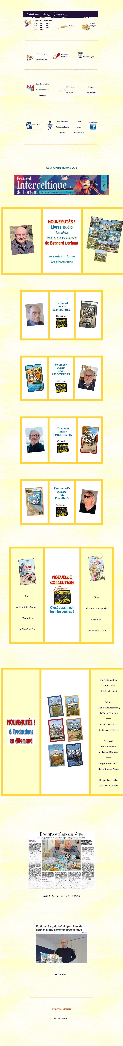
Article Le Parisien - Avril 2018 (61, 896)
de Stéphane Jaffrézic (109, 730)
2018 (47, 23)
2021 (47, 25)
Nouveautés (48, 20)
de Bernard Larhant (109, 713)
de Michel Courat (109, 691)
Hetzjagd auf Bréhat (108, 780)
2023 (41, 27)
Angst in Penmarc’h (108, 763)
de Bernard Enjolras (108, 752)
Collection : (61, 316)
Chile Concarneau (108, 724)
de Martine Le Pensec (109, 769)
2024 (47, 27)
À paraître (37, 20)
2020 (41, 25)
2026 (41, 30)
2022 (35, 27)
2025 (35, 30)
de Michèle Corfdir (109, 785)
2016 (35, 23)
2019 (35, 25)
